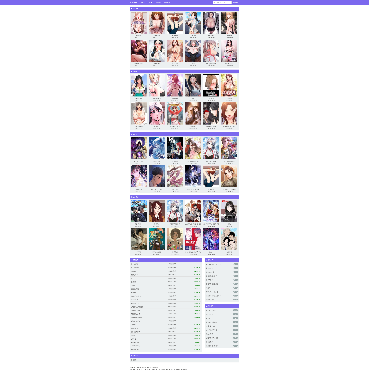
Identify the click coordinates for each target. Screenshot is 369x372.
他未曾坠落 (138, 189)
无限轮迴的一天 (135, 314)
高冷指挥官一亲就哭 (193, 189)
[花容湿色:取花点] (175, 113)
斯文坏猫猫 (138, 98)
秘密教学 (175, 36)
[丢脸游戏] (175, 239)
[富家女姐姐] (157, 22)
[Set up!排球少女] (211, 50)
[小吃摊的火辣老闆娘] (229, 113)
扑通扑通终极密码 (136, 317)
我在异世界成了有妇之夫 (213, 264)
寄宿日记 (193, 36)
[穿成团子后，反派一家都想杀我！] (193, 211)
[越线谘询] (229, 85)
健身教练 (229, 36)
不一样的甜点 (157, 98)
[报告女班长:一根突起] (229, 176)
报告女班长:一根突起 (229, 189)
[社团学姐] (139, 22)
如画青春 (229, 252)
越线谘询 (229, 98)
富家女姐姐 (156, 36)
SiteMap (152, 367)
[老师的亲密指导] (139, 50)
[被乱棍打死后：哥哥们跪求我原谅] (211, 211)
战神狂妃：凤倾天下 (212, 292)
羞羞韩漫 (167, 2)
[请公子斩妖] (175, 176)
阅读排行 (150, 2)
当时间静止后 (135, 350)
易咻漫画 (133, 2)
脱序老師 (175, 98)
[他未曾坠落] (139, 176)
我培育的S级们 (156, 252)
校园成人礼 (134, 325)
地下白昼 (138, 252)
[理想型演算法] (229, 50)
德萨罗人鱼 (156, 161)
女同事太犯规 (139, 126)
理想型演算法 (229, 64)
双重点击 (157, 224)
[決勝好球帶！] (139, 211)
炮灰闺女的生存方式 (193, 161)
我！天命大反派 (138, 161)
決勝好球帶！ (139, 224)
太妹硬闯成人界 (135, 321)
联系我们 (156, 367)
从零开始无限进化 (211, 161)
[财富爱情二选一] (211, 113)
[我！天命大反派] (139, 148)
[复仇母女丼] (157, 50)
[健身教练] (229, 22)
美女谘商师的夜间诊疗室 (213, 296)
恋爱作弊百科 (135, 342)
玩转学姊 (193, 64)
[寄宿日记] (193, 22)
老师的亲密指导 (138, 64)
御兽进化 (211, 252)
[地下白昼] (139, 239)
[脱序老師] (175, 85)
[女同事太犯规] (139, 113)
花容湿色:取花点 (175, 126)
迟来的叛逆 (193, 126)
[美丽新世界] (211, 22)
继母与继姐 (175, 64)
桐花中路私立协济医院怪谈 (193, 252)
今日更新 (142, 2)
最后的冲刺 (134, 328)
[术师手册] (175, 148)
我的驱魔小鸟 (210, 272)
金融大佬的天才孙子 (157, 189)
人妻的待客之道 (135, 346)
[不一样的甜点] (157, 85)
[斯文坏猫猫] (139, 85)
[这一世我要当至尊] (229, 148)
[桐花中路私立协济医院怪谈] (193, 239)
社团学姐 (138, 36)
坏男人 (208, 288)
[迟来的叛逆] (193, 113)
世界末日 (133, 339)
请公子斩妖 (175, 189)
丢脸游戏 (175, 252)
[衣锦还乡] (157, 113)
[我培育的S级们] (157, 239)
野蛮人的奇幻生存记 (212, 284)
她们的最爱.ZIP (135, 310)
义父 (193, 98)
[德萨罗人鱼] (157, 148)
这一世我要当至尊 (229, 161)
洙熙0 (229, 224)
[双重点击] (157, 211)
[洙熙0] (229, 211)
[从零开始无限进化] (211, 148)
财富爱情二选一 (211, 126)
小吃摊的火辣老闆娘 (229, 126)
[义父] (193, 85)
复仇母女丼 (156, 64)
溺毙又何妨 (209, 280)
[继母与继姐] (175, 50)
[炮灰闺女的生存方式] (193, 148)
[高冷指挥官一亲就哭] (193, 176)
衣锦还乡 (157, 126)
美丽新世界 (211, 36)
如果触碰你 (209, 268)
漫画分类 (158, 2)
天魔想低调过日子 (211, 276)
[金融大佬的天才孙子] (157, 176)
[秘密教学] (175, 22)
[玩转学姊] (193, 50)
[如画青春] (229, 239)
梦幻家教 (211, 98)
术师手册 (175, 161)
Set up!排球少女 (211, 64)
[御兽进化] (211, 239)
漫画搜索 (235, 2)
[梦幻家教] (211, 85)
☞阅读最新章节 (172, 264)
